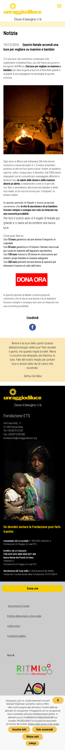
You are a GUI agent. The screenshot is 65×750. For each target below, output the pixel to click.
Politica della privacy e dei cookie (24, 616)
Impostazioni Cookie (18, 606)
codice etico (13, 626)
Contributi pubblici (16, 636)
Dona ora (32, 588)
